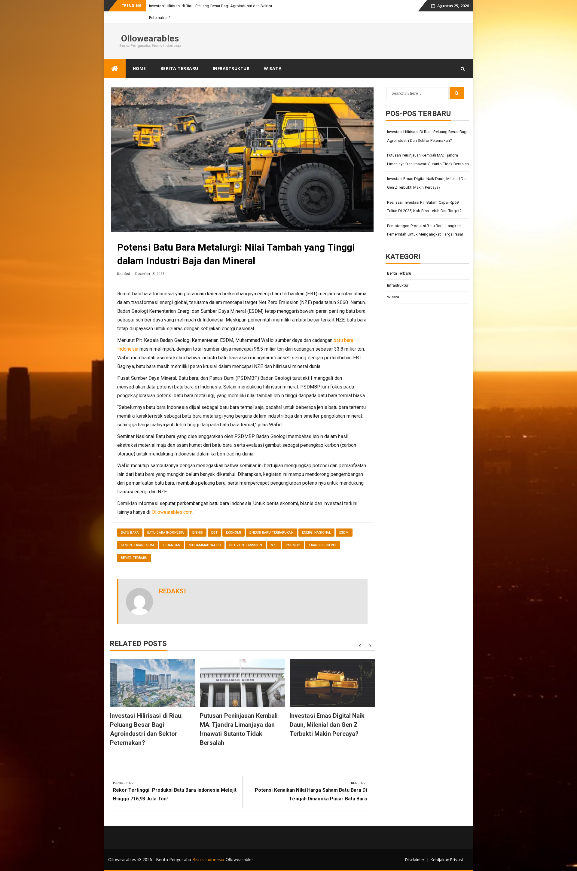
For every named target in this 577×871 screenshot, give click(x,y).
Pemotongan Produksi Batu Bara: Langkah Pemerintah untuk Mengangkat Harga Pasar (425, 230)
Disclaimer (414, 859)
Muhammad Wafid (205, 545)
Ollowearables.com (172, 512)
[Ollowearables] (115, 68)
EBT (214, 532)
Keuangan (172, 545)
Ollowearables (150, 38)
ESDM (344, 532)
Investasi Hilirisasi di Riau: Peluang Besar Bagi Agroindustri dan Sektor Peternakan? (427, 136)
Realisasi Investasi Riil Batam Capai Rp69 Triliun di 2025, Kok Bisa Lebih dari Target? (424, 206)
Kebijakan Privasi (447, 859)
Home (139, 68)
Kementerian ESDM (137, 545)
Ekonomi (233, 532)
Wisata (273, 68)
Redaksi (123, 273)
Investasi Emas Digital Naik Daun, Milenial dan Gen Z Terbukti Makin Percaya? (327, 724)
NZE (274, 545)
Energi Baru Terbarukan (271, 532)
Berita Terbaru (179, 68)
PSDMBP (293, 545)
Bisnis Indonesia (208, 859)
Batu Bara (130, 532)
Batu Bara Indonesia (165, 532)
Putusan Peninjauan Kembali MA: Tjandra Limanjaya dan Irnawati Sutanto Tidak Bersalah (428, 159)
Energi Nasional (316, 532)
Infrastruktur (231, 68)
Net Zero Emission (245, 545)
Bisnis (197, 532)
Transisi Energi (322, 545)
